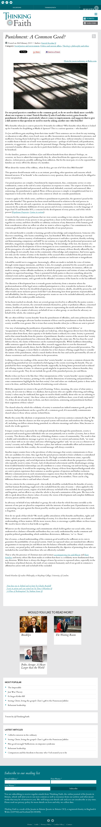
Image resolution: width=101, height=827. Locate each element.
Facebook (6, 2)
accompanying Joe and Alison (67, 554)
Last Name (10, 785)
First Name (56, 778)
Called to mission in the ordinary (22, 735)
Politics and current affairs (50, 46)
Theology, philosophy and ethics (75, 46)
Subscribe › (92, 23)
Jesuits (90, 9)
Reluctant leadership (17, 705)
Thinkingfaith (50, 7)
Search (2, 2)
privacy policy (24, 802)
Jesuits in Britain (38, 809)
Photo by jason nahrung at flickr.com (80, 61)
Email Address (11, 778)
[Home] (17, 19)
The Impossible (14, 687)
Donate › (91, 18)
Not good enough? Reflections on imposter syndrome (31, 744)
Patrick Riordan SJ (48, 43)
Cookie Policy (59, 824)
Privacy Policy (46, 824)
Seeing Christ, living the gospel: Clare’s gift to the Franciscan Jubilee (38, 700)
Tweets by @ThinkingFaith (17, 716)
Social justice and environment (27, 46)
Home (29, 824)
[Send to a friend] (53, 52)
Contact (69, 824)
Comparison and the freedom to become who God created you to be (37, 752)
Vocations (17, 7)
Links (36, 824)
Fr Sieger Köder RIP (16, 696)
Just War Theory (15, 692)
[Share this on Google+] (37, 53)
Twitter (10, 2)
